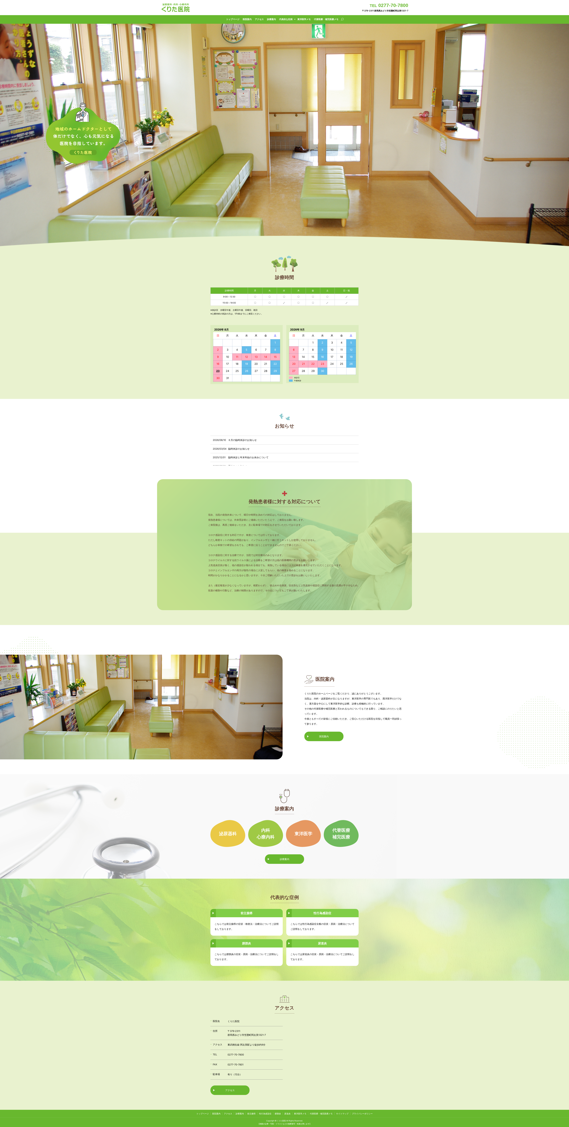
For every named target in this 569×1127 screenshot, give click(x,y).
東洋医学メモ (304, 19)
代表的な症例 (286, 19)
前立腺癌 (251, 1113)
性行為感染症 (265, 1113)
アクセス (259, 19)
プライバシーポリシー (362, 1113)
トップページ (232, 19)
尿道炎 (287, 1113)
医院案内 (247, 19)
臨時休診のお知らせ (239, 448)
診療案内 (271, 19)
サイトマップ (342, 1113)
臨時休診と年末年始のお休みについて (248, 457)
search (342, 19)
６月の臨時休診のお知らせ (242, 440)
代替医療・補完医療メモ (326, 19)
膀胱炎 (278, 1113)
